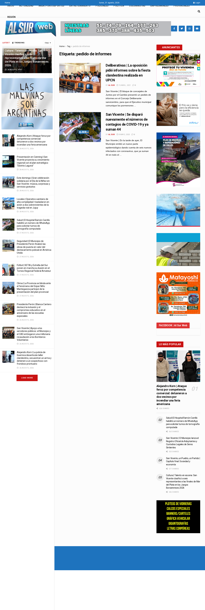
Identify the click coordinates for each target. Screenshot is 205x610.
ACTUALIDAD (26, 5)
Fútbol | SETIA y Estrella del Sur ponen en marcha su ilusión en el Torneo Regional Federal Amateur (34, 268)
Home (7, 3)
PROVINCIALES (182, 5)
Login (197, 3)
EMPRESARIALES (159, 5)
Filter (47, 43)
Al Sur (111, 85)
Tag (68, 46)
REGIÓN (11, 17)
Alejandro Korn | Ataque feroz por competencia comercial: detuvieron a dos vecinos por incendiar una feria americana (171, 395)
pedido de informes (81, 46)
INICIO (10, 5)
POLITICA (119, 5)
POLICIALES (102, 5)
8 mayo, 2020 (124, 134)
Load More (27, 378)
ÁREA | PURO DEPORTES (51, 5)
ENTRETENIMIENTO (79, 5)
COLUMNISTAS (137, 5)
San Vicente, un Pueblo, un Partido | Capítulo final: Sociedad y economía (183, 461)
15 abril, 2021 (124, 85)
